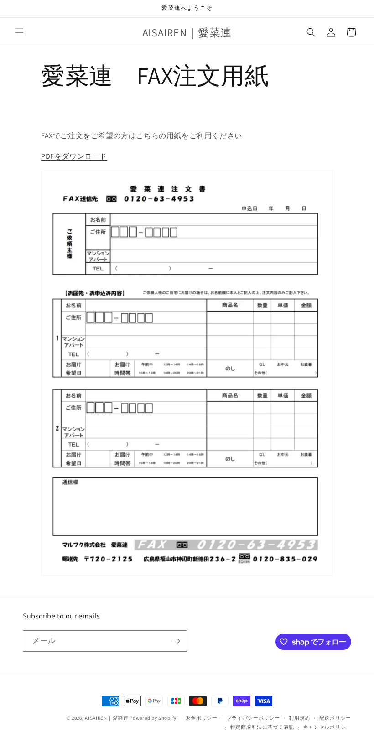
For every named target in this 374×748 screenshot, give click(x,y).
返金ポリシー (202, 718)
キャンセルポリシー (327, 727)
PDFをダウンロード (74, 156)
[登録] (176, 641)
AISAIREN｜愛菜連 (106, 718)
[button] (19, 32)
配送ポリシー (335, 718)
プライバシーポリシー (253, 718)
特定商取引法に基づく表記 (262, 727)
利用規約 (299, 718)
